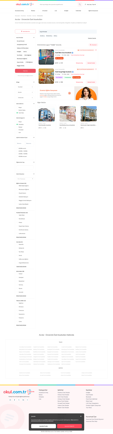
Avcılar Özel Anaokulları (66, 347)
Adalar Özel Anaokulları (52, 347)
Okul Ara (25, 71)
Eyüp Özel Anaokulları (66, 354)
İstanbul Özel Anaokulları (24, 372)
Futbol (20, 273)
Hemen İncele (91, 63)
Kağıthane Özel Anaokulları (67, 356)
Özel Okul (21, 112)
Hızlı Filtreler (19, 37)
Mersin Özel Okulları (63, 407)
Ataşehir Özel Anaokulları (38, 347)
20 (57, 63)
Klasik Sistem (22, 193)
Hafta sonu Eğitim (23, 259)
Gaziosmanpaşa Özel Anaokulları (26, 356)
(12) (62, 63)
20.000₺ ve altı (22, 148)
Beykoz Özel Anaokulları (24, 352)
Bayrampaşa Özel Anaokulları (67, 349)
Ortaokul (44, 10)
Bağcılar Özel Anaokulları (81, 347)
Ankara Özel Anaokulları (45, 372)
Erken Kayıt (89, 401)
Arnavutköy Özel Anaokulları (25, 347)
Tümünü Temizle (92, 38)
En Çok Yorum (20, 41)
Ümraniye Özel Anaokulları (25, 364)
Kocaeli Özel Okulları (63, 403)
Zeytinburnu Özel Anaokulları (53, 364)
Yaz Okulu (19, 55)
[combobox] (25, 87)
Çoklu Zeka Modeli (23, 204)
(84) (62, 82)
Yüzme (20, 288)
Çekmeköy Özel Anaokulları (25, 354)
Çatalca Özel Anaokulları (81, 352)
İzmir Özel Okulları (63, 397)
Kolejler (66, 10)
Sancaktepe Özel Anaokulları (67, 359)
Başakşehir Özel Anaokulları (53, 349)
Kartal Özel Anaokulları (80, 356)
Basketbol (21, 281)
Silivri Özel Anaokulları (24, 361)
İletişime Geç (79, 63)
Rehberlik (21, 248)
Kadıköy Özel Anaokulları (52, 356)
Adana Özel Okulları (63, 405)
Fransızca (21, 310)
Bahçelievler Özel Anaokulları (25, 349)
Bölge (17, 82)
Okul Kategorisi (20, 118)
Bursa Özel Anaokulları (24, 375)
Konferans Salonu (23, 229)
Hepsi (20, 107)
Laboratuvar (22, 233)
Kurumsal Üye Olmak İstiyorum (95, 419)
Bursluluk (88, 397)
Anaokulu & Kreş (19, 10)
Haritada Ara (26, 31)
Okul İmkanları (20, 174)
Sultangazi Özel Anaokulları (53, 361)
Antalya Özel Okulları (64, 399)
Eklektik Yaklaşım (23, 196)
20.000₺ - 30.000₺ (23, 151)
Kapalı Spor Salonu (24, 226)
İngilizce (21, 303)
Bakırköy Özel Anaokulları (38, 349)
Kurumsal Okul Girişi (91, 421)
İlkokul (33, 10)
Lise (56, 10)
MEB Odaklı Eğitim (24, 185)
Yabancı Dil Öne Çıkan (22, 48)
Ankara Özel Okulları (63, 394)
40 (57, 82)
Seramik (21, 292)
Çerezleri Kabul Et (69, 426)
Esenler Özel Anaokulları (38, 354)
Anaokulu (21, 124)
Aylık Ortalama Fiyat (21, 137)
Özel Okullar (89, 394)
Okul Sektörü (19, 103)
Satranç (21, 284)
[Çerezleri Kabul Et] (81, 416)
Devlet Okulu (22, 110)
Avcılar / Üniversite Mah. (60, 50)
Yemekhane (22, 218)
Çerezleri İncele (43, 426)
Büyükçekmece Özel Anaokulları (68, 352)
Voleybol (21, 277)
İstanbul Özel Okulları (64, 392)
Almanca (21, 306)
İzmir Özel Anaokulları (65, 372)
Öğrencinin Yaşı (20, 162)
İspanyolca (21, 314)
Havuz (20, 222)
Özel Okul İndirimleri (91, 399)
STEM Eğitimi (29, 62)
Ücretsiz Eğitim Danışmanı (93, 405)
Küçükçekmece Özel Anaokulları (26, 359)
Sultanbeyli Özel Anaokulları (39, 361)
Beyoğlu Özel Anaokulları (52, 352)
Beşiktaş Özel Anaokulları (81, 349)
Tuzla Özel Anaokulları (80, 361)
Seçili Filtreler (43, 31)
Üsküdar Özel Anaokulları (38, 364)
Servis (25, 51)
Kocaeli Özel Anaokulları (45, 375)
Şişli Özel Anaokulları (65, 361)
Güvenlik (21, 244)
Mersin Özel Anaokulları (87, 375)
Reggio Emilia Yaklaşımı (25, 200)
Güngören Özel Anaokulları (39, 356)
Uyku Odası (22, 215)
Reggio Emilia (20, 65)
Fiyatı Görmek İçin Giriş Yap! (77, 55)
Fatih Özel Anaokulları (80, 354)
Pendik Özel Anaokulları (52, 359)
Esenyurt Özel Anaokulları (52, 354)
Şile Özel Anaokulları (65, 364)
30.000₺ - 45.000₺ (23, 153)
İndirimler (78, 10)
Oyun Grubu (20, 62)
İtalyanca (21, 317)
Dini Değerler (28, 55)
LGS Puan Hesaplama (92, 403)
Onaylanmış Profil (22, 44)
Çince (20, 321)
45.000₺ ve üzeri (23, 156)
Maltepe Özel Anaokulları (38, 359)
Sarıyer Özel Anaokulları (81, 359)
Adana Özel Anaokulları (66, 375)
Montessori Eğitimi (22, 58)
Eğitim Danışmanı (93, 10)
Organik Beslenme (24, 262)
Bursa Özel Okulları (63, 401)
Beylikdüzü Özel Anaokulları (39, 352)
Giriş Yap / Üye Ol (91, 4)
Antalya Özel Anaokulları (87, 372)
